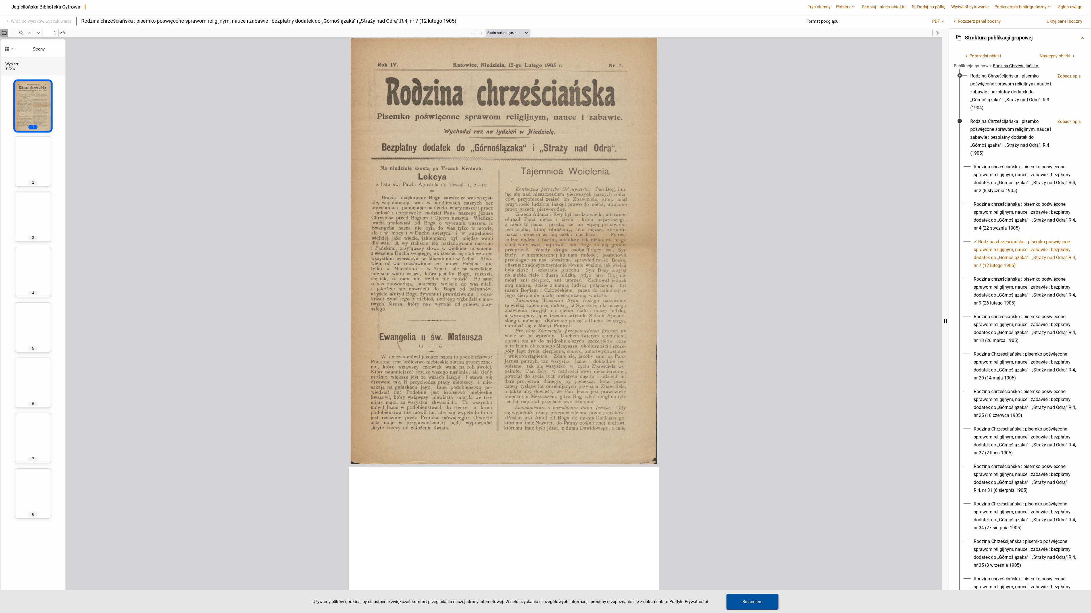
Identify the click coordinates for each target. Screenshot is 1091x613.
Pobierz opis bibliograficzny (1020, 6)
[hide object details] (945, 320)
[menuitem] (1011, 92)
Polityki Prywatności (688, 601)
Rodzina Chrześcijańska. (1016, 65)
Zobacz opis (1069, 76)
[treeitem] (1020, 92)
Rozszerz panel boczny (979, 21)
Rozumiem (752, 601)
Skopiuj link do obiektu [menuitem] (883, 6)
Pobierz (843, 6)
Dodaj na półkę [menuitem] (931, 6)
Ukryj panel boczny (1064, 21)
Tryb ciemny (819, 6)
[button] (1020, 38)
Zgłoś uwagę (1070, 6)
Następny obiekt (1055, 55)
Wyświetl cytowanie (970, 6)
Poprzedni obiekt (985, 55)
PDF (936, 21)
